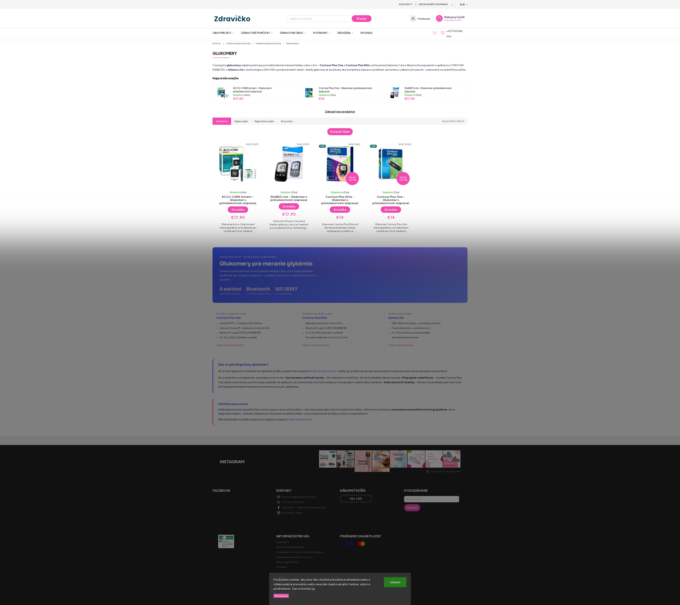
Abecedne (287, 121)
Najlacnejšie (241, 121)
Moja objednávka (287, 562)
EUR (462, 4)
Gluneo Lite (396, 317)
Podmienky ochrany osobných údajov (299, 552)
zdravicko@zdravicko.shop (299, 496)
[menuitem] (224, 32)
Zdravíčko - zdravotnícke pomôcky (304, 507)
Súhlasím (395, 582)
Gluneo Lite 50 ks (405, 345)
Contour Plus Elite (314, 317)
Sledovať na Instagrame (446, 471)
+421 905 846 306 (293, 502)
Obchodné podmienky (433, 4)
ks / (356, 498)
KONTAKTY (406, 4)
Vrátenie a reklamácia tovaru (294, 557)
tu (313, 588)
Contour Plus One (228, 317)
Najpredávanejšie (264, 121)
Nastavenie (281, 595)
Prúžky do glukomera (323, 371)
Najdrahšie (222, 121)
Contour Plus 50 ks (234, 345)
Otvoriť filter (340, 131)
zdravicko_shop (292, 512)
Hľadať (362, 18)
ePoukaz (281, 567)
